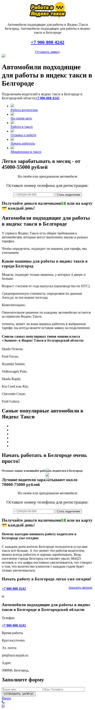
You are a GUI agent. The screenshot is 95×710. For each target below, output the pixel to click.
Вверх (6, 698)
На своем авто (21, 118)
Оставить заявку (47, 52)
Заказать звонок (80, 587)
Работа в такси (22, 127)
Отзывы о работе (23, 135)
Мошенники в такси (26, 152)
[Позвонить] (47, 702)
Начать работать (23, 143)
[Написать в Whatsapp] (47, 706)
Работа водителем (24, 110)
